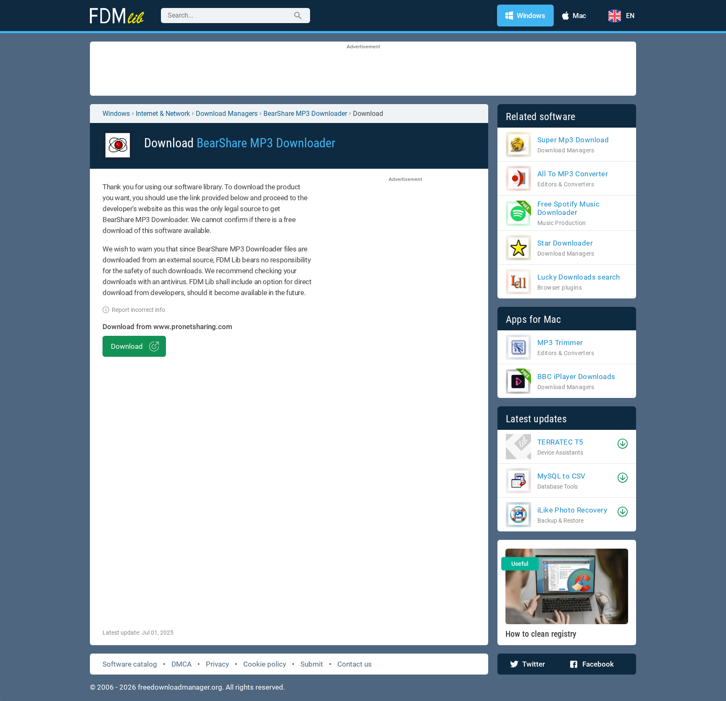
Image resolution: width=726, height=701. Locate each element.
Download (127, 346)
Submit (311, 664)
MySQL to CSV (561, 476)
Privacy (217, 664)
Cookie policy (264, 664)
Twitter (533, 664)
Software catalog (130, 664)
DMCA (181, 664)
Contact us (354, 664)
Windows (116, 114)
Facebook (598, 664)
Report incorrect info (138, 309)
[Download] (623, 444)
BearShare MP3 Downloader (305, 114)
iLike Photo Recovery (572, 510)
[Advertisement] (363, 69)
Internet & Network (163, 114)
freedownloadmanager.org (180, 687)
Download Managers (227, 114)
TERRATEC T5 (560, 442)
